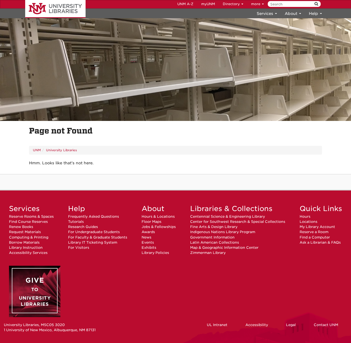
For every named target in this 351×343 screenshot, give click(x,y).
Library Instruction (26, 247)
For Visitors (78, 247)
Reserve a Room (314, 232)
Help (76, 208)
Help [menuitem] (314, 13)
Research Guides (83, 227)
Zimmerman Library (208, 253)
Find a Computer (315, 237)
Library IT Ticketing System (92, 242)
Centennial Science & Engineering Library (227, 216)
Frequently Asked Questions (93, 216)
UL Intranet (217, 325)
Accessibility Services (28, 253)
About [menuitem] (292, 13)
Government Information (212, 237)
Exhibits (149, 247)
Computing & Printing (28, 237)
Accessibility (256, 325)
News (146, 237)
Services (24, 208)
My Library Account (317, 227)
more (256, 4)
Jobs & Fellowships (159, 227)
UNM (37, 150)
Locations (308, 222)
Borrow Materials (24, 242)
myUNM (208, 4)
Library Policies (155, 253)
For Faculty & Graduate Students (97, 237)
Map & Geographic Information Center (224, 247)
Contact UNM (326, 325)
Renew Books (21, 227)
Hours (305, 216)
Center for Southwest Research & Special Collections (237, 222)
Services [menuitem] (265, 13)
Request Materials (25, 232)
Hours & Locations (158, 216)
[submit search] (316, 4)
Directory (232, 4)
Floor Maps (151, 222)
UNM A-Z (185, 4)
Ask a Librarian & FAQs (320, 242)
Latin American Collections (214, 242)
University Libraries (55, 9)
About (153, 208)
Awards (148, 232)
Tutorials (76, 222)
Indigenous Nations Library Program (222, 232)
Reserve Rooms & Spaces (31, 216)
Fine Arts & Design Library (213, 227)
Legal (291, 325)
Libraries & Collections (231, 208)
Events (148, 242)
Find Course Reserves (28, 222)
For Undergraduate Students (94, 232)
